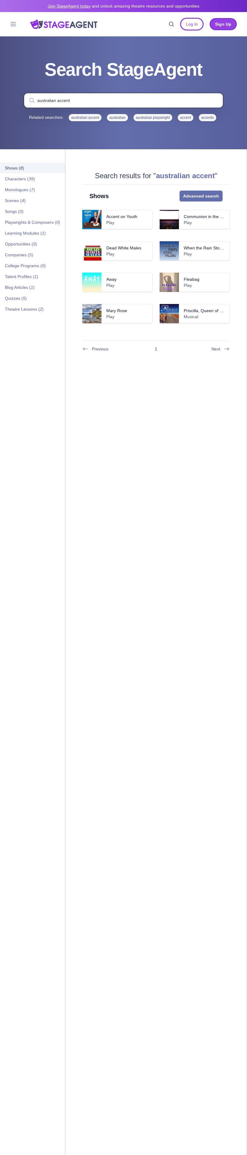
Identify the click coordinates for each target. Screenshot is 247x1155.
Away (111, 279)
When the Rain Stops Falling (211, 247)
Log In (192, 24)
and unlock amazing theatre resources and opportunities (123, 6)
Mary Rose (116, 310)
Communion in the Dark (206, 216)
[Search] (171, 24)
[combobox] (123, 100)
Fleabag (191, 279)
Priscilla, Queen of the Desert (211, 310)
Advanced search (201, 196)
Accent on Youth (121, 216)
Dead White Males (123, 247)
